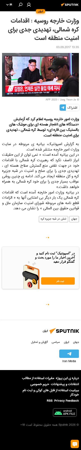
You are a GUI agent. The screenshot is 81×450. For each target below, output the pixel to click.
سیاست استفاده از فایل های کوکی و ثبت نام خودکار (51, 392)
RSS (50, 401)
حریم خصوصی (39, 384)
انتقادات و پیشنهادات (65, 384)
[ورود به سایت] (29, 4)
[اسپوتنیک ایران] (70, 7)
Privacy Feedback (66, 401)
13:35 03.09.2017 (67, 48)
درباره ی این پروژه (67, 378)
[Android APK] (65, 413)
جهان (74, 219)
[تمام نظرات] (75, 444)
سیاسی (56, 342)
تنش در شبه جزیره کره (53, 219)
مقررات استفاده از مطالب (38, 378)
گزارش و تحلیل (39, 342)
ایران (66, 342)
